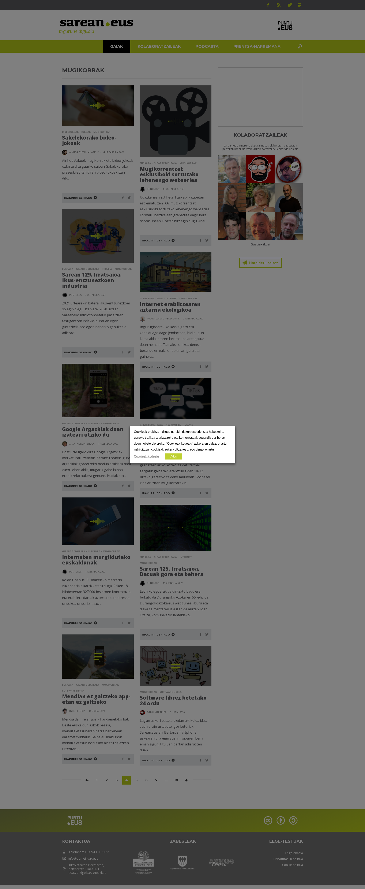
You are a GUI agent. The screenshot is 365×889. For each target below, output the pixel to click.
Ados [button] (173, 456)
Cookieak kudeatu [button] (146, 456)
